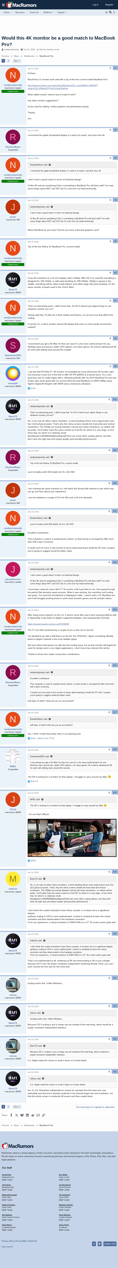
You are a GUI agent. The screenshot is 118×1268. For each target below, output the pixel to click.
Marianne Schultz (66, 1205)
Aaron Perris (64, 1225)
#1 (115, 68)
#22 (114, 978)
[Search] (110, 12)
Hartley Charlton (8, 1205)
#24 (114, 1039)
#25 (114, 1072)
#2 (115, 130)
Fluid (3, 1247)
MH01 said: (35, 799)
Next (16, 61)
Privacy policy (8, 1241)
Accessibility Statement (26, 1241)
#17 (114, 712)
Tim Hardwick (64, 1195)
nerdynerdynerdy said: (40, 207)
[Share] (110, 68)
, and (42, 738)
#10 (114, 399)
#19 (114, 792)
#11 (114, 450)
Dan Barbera (7, 1215)
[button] (3, 5)
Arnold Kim (6, 1175)
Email (4, 1179)
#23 (114, 1006)
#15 (114, 610)
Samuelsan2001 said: (39, 756)
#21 (114, 934)
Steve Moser (7, 1225)
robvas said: (35, 1013)
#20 (114, 872)
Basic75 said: (36, 879)
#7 (115, 301)
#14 (114, 562)
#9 (115, 366)
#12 (114, 483)
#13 (114, 511)
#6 (115, 273)
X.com (10, 1179)
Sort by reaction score (49, 49)
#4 (115, 200)
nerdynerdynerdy (11, 49)
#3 (115, 158)
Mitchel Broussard (9, 1195)
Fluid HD (9, 1247)
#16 (114, 665)
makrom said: (36, 940)
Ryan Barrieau (64, 1215)
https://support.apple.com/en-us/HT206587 (48, 624)
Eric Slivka (63, 1175)
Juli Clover (6, 1185)
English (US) (110, 1244)
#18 (114, 749)
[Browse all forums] (106, 12)
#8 (115, 338)
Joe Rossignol (65, 1185)
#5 (115, 241)
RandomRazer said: (39, 165)
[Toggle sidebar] (114, 12)
